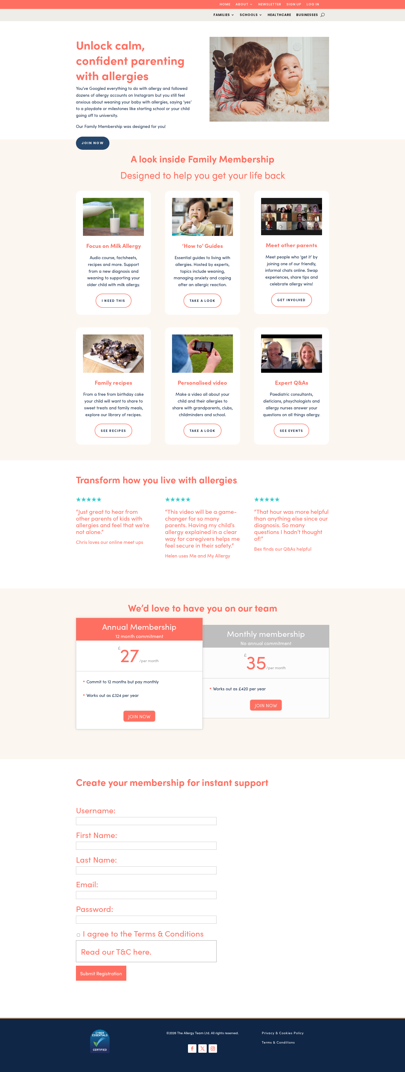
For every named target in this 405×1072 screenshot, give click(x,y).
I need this (113, 300)
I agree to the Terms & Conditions (142, 933)
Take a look (203, 300)
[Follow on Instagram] (213, 1048)
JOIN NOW (139, 716)
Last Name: (96, 859)
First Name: (96, 834)
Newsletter (269, 5)
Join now (93, 143)
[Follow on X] (202, 1048)
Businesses (307, 15)
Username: (96, 809)
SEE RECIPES (113, 430)
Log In (313, 5)
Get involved (291, 299)
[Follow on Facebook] (192, 1048)
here (141, 951)
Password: (94, 908)
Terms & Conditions (278, 1042)
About (242, 5)
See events (291, 430)
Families (222, 15)
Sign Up (293, 5)
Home (225, 5)
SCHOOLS (249, 15)
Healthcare (279, 15)
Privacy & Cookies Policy (283, 1032)
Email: (87, 883)
